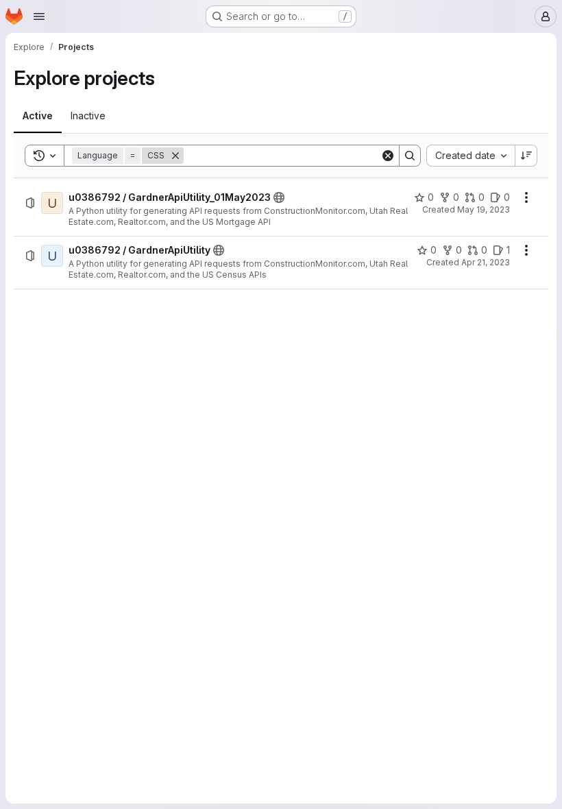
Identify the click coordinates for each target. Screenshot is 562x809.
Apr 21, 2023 (485, 262)
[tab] (38, 116)
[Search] (410, 156)
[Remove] (175, 155)
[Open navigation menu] (39, 16)
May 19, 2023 (483, 209)
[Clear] (388, 155)
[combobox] (470, 156)
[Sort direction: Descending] (526, 156)
